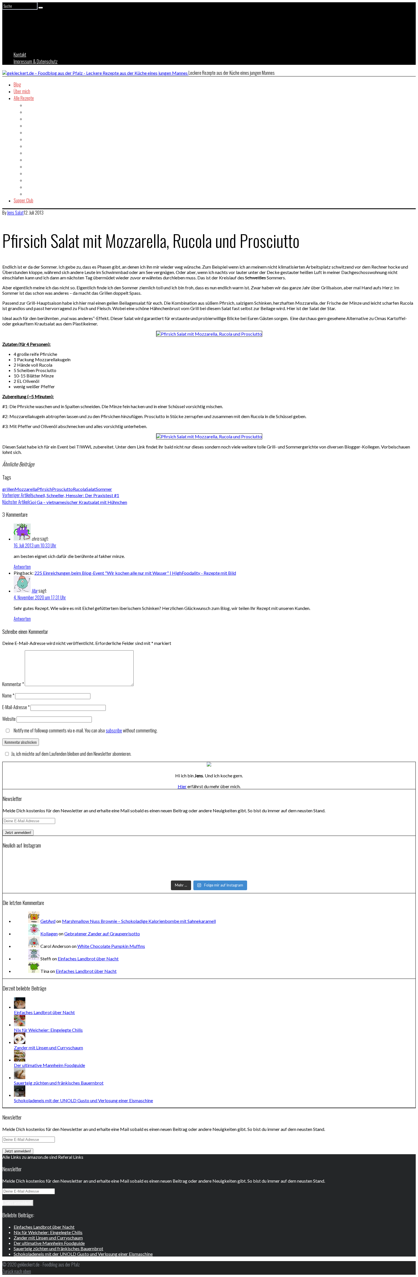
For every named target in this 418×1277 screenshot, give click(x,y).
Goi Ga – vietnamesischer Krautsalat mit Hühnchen (64, 502)
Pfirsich (44, 489)
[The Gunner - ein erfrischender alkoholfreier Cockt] (209, 866)
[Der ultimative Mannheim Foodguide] (19, 1059)
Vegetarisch (35, 193)
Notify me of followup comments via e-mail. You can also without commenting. (85, 730)
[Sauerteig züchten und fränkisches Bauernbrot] (19, 1077)
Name (8, 695)
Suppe (30, 186)
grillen (8, 489)
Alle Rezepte (24, 98)
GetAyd (47, 921)
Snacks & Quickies (40, 180)
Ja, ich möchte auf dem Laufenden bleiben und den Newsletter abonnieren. (71, 753)
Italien (30, 159)
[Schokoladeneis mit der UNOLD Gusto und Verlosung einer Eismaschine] (19, 1095)
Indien (30, 152)
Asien (29, 104)
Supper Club (23, 200)
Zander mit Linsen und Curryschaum (48, 1047)
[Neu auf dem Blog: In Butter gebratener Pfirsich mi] (72, 866)
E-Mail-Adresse (16, 707)
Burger (30, 118)
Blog (17, 84)
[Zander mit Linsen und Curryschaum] (19, 1042)
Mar (35, 590)
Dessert (31, 125)
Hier (182, 786)
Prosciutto (62, 489)
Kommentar (13, 684)
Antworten (22, 566)
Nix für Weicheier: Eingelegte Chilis (48, 1030)
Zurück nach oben (16, 1271)
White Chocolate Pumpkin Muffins (111, 946)
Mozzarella (26, 489)
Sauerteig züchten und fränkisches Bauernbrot (59, 1082)
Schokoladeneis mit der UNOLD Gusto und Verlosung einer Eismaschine (83, 1100)
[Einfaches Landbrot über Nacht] (19, 1007)
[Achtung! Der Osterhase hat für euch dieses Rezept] (346, 866)
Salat (29, 173)
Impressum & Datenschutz (35, 61)
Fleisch (30, 139)
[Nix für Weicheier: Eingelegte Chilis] (19, 1024)
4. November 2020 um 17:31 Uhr (40, 597)
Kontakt (20, 54)
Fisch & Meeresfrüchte (44, 132)
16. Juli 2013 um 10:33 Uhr (35, 545)
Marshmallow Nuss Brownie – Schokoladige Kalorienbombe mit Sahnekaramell (139, 921)
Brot (28, 111)
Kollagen (49, 933)
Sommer (104, 489)
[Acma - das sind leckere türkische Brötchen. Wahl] (209, 874)
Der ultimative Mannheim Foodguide (49, 1065)
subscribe (114, 730)
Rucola (79, 489)
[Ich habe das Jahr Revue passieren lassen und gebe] (346, 874)
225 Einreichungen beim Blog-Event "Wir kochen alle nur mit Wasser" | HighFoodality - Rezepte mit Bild (135, 573)
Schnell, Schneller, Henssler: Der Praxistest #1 (60, 495)
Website (9, 718)
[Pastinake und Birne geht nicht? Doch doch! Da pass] (72, 874)
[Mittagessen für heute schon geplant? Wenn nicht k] (72, 859)
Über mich (22, 91)
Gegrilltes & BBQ (39, 145)
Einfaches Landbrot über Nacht (88, 958)
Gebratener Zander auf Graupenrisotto (102, 933)
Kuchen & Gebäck (39, 166)
